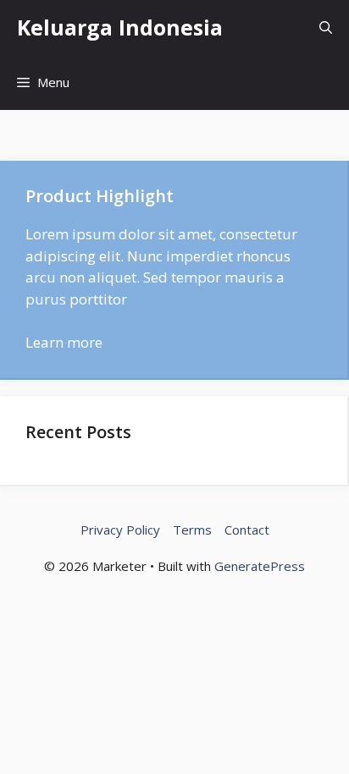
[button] (325, 27)
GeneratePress (259, 565)
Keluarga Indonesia (120, 27)
